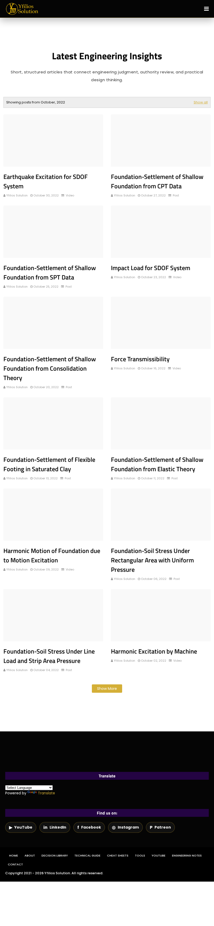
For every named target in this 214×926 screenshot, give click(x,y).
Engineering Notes (187, 855)
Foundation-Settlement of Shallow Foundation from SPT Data (49, 272)
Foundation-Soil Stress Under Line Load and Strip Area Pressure (49, 656)
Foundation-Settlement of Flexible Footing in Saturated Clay (49, 464)
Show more (107, 688)
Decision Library (54, 855)
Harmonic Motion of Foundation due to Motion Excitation (51, 555)
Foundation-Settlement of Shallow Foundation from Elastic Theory (157, 464)
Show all (201, 102)
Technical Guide (87, 855)
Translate (46, 793)
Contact (15, 864)
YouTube (158, 855)
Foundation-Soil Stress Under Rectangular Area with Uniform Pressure (152, 560)
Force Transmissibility (140, 359)
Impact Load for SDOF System (150, 267)
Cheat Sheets (117, 855)
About (30, 855)
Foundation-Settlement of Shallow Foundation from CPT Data (157, 181)
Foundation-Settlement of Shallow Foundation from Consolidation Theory (49, 368)
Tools (140, 855)
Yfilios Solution (17, 195)
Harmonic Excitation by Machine (154, 651)
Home (13, 855)
